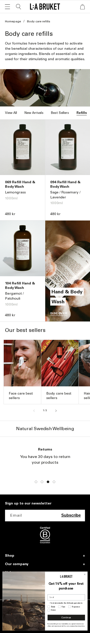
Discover (58, 313)
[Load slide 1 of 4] (36, 482)
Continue (66, 617)
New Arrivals (34, 113)
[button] (7, 6)
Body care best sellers (58, 395)
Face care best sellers (21, 395)
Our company (16, 564)
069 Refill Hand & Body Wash (20, 184)
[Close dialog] (84, 574)
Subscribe (71, 515)
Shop (9, 556)
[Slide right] (56, 410)
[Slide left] (34, 410)
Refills (81, 113)
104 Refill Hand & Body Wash (20, 285)
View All (11, 113)
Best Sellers (60, 113)
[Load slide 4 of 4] (54, 482)
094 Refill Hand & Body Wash (65, 184)
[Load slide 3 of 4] (48, 482)
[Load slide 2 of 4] (42, 482)
